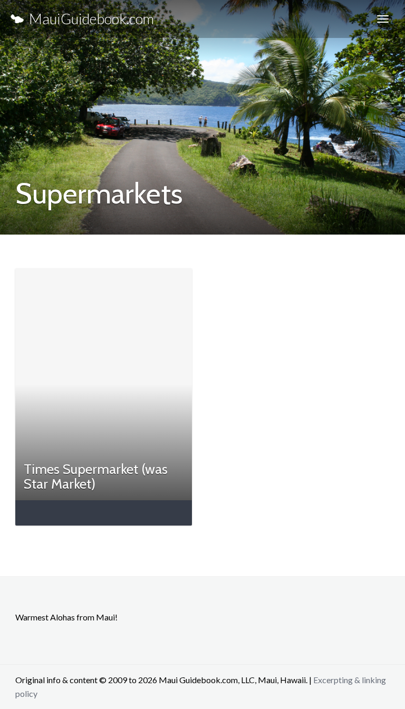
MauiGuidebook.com (89, 18)
